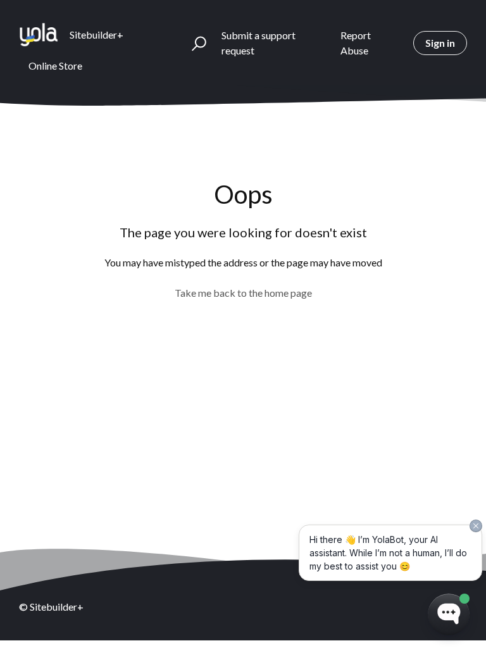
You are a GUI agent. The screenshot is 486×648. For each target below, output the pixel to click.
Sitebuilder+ (96, 34)
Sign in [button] (440, 43)
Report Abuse (355, 42)
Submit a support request (258, 42)
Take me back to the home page (243, 293)
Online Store (55, 65)
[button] (193, 43)
